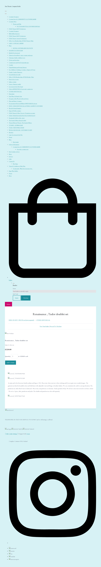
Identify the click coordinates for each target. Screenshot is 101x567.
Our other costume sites (23, 149)
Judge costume (12, 82)
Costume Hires (12, 21)
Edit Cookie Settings (11, 434)
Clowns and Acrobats (14, 60)
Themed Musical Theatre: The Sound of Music (20, 123)
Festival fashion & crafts (15, 74)
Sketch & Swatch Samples (15, 108)
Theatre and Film (17, 24)
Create (28, 434)
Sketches (11, 132)
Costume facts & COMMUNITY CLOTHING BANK (22, 19)
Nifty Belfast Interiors (14, 34)
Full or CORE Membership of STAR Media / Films (21, 77)
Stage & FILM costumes (15, 111)
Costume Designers (14, 17)
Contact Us (11, 161)
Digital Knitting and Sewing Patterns (18, 67)
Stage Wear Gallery (13, 171)
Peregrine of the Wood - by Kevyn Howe (19, 99)
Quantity (7, 356)
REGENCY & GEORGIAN (16, 50)
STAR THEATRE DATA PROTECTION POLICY (22, 115)
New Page (15, 164)
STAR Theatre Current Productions (18, 38)
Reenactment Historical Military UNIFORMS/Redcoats (23, 103)
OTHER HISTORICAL (15, 91)
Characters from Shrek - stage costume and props (21, 55)
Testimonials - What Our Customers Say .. (23, 168)
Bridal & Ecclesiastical (14, 53)
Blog (10, 140)
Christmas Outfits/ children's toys (17, 58)
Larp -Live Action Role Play (15, 135)
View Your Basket (44, 326)
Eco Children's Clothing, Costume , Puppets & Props (22, 70)
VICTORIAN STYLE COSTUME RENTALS (28, 26)
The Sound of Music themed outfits (17, 120)
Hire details (16, 142)
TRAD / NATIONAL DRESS (16, 127)
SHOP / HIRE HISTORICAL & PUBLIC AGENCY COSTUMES (26, 106)
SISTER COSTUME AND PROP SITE (23, 48)
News (10, 154)
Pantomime (11, 94)
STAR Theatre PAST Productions (17, 29)
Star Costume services (14, 152)
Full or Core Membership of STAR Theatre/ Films (21, 41)
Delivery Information (14, 144)
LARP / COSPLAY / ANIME (16, 43)
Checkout (25, 298)
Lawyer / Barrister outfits (15, 84)
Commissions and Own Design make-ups (19, 62)
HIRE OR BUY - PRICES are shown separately (21, 320)
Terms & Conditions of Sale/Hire (17, 166)
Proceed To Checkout (55, 326)
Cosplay (11, 65)
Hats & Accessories (14, 79)
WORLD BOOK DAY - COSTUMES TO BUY (20, 130)
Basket (16, 298)
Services (11, 156)
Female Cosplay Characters (15, 72)
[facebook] (52, 542)
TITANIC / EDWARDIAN (16, 125)
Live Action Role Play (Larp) (16, 87)
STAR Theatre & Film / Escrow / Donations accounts (22, 113)
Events (10, 137)
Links (10, 159)
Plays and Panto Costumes (15, 101)
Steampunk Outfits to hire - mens (17, 118)
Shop (10, 46)
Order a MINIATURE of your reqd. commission (21, 89)
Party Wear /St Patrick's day (15, 96)
